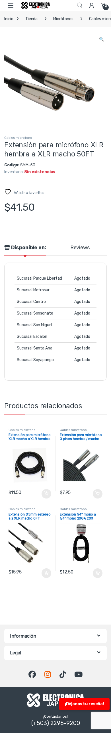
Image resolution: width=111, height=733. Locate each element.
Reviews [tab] (80, 248)
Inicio (8, 18)
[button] (101, 39)
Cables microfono (18, 138)
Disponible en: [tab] (28, 248)
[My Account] (92, 5)
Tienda (31, 18)
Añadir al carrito (45, 494)
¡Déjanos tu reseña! (84, 703)
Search (80, 5)
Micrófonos (63, 18)
